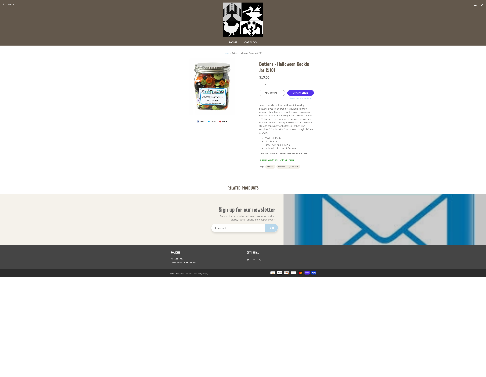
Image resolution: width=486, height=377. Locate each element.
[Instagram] (260, 260)
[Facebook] (254, 260)
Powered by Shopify (201, 274)
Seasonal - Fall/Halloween (288, 167)
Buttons (270, 167)
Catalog (250, 42)
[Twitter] (248, 260)
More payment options (300, 98)
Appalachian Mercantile (184, 274)
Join (271, 228)
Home (233, 42)
